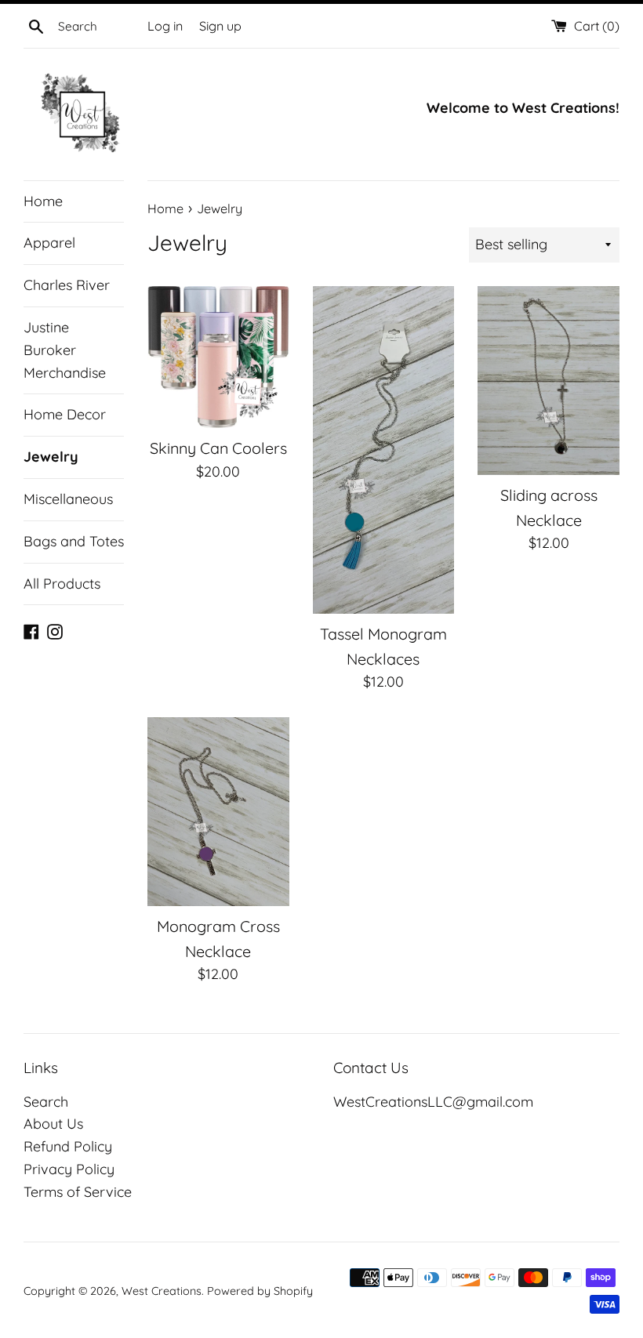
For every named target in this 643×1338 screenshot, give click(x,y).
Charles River (67, 285)
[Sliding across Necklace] (548, 380)
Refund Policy (68, 1146)
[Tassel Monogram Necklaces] (384, 450)
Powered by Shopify (260, 1291)
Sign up (220, 26)
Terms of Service (78, 1192)
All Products (62, 584)
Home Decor (65, 414)
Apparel (49, 243)
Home (43, 201)
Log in (165, 26)
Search (46, 1102)
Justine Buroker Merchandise (65, 350)
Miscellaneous (68, 499)
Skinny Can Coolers (218, 448)
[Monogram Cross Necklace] (218, 811)
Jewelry (51, 457)
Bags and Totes (74, 541)
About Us (53, 1124)
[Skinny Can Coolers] (218, 357)
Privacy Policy (69, 1169)
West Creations (162, 1291)
